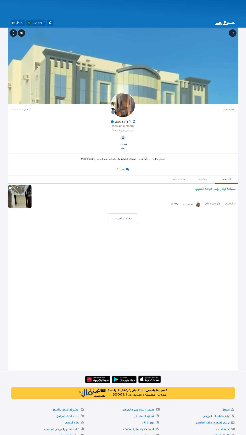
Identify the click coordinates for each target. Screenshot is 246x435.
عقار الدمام (179, 179)
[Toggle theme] (50, 23)
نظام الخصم (223, 429)
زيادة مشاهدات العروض (216, 416)
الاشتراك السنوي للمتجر (66, 410)
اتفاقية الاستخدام (145, 416)
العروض (226, 179)
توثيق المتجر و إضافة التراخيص (212, 423)
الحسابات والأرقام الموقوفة (139, 429)
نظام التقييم (72, 423)
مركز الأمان (148, 423)
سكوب (203, 179)
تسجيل (226, 410)
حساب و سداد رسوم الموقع (139, 410)
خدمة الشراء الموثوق (67, 416)
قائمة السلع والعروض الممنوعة (61, 429)
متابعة (229, 109)
